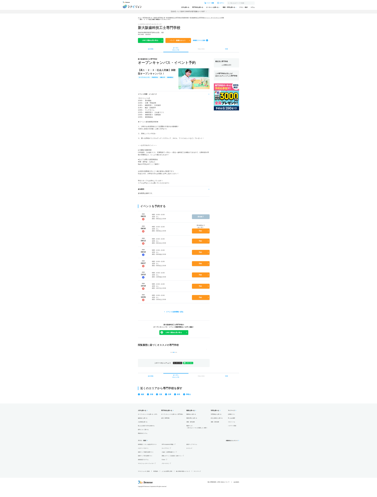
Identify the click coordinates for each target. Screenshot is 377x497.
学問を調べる (215, 410)
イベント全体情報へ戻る (174, 312)
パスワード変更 (232, 425)
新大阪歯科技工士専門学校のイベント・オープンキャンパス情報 (207, 17)
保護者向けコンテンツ (232, 440)
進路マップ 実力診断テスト (145, 455)
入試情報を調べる (142, 422)
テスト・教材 (243, 7)
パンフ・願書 (178, 40)
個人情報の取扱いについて (183, 471)
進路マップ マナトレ (191, 444)
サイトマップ (197, 471)
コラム (253, 7)
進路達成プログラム (143, 459)
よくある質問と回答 (167, 471)
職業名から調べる (191, 414)
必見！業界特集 (165, 418)
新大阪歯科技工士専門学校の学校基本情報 (177, 17)
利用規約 (155, 471)
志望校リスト (231, 414)
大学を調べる (185, 7)
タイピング (189, 448)
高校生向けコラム (142, 433)
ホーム (139, 17)
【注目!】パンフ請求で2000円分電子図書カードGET (187, 11)
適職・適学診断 (190, 422)
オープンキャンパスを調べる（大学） (148, 414)
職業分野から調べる (191, 418)
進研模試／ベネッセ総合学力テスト (147, 444)
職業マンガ (197, 426)
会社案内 (236, 482)
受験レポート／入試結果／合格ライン (172, 455)
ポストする (179, 363)
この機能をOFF (226, 65)
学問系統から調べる (216, 414)
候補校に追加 (199, 40)
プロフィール (231, 422)
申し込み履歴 (231, 418)
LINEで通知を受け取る (174, 332)
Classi (163, 459)
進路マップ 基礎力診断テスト (146, 452)
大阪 (160, 394)
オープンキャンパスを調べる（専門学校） (172, 414)
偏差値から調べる (142, 418)
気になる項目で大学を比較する (146, 425)
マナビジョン (132, 6)
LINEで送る (189, 363)
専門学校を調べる (197, 7)
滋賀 (142, 394)
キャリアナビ (165, 448)
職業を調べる (190, 410)
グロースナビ (165, 463)
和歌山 (188, 394)
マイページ (231, 410)
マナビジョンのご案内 (144, 471)
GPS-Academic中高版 (167, 444)
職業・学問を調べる (229, 7)
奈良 (178, 394)
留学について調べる (143, 429)
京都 (151, 394)
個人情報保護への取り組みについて (219, 482)
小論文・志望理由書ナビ (168, 452)
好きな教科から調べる (217, 418)
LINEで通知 (150, 40)
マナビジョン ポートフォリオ (146, 463)
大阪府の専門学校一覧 (159, 17)
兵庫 (169, 394)
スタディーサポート (143, 448)
